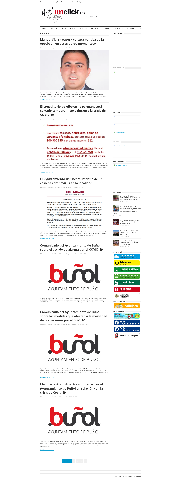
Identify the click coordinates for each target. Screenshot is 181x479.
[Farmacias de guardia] (127, 289)
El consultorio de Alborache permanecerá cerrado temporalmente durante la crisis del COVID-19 (73, 110)
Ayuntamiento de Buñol (73, 254)
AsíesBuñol (130, 28)
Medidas (78, 397)
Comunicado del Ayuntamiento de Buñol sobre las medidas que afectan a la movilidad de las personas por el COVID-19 (73, 316)
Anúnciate (88, 2)
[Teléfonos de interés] (127, 263)
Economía (83, 28)
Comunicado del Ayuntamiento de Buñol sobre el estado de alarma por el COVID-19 (71, 247)
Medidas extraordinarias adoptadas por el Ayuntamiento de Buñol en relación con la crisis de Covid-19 (71, 388)
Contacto (97, 2)
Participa (79, 2)
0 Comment (62, 48)
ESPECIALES (118, 28)
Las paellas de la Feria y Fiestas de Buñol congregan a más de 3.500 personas (130, 242)
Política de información (67, 2)
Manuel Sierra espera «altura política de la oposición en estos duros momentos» (72, 41)
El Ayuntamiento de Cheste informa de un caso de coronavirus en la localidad (71, 181)
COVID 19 (73, 48)
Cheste (69, 187)
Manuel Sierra (79, 48)
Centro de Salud (77, 119)
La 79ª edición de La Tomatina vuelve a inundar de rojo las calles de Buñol (129, 222)
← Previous (66, 461)
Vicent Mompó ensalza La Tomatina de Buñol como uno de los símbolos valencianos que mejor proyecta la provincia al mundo (127, 209)
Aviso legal (55, 2)
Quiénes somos (44, 2)
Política (44, 28)
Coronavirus (74, 187)
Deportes (73, 28)
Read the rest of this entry (47, 99)
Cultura (63, 28)
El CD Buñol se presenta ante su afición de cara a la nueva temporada (130, 232)
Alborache (70, 119)
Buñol (69, 48)
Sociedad (54, 28)
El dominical (107, 28)
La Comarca (94, 28)
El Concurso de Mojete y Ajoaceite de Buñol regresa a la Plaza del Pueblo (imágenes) (130, 197)
